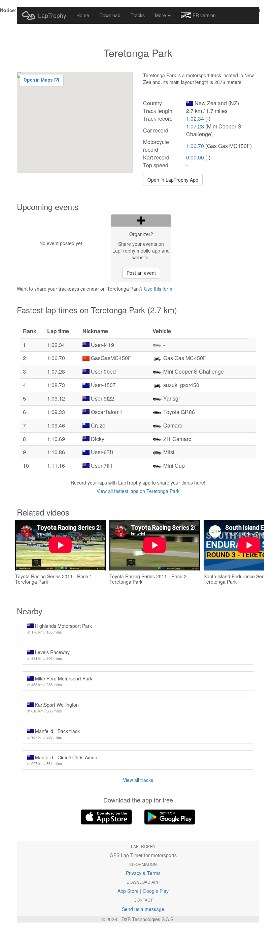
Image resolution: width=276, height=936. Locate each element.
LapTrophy (52, 15)
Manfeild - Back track (53, 734)
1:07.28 (195, 126)
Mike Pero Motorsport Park (59, 681)
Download (109, 15)
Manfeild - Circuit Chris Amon (62, 760)
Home (82, 15)
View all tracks (138, 780)
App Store (128, 890)
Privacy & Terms (143, 873)
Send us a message (143, 909)
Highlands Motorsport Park (59, 628)
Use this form (158, 288)
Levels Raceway (48, 655)
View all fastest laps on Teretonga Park (138, 491)
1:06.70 (195, 146)
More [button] (161, 15)
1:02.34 (195, 118)
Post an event (141, 272)
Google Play (156, 890)
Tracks (138, 15)
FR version (204, 15)
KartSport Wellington (53, 707)
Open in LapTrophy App (172, 179)
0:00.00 (195, 157)
